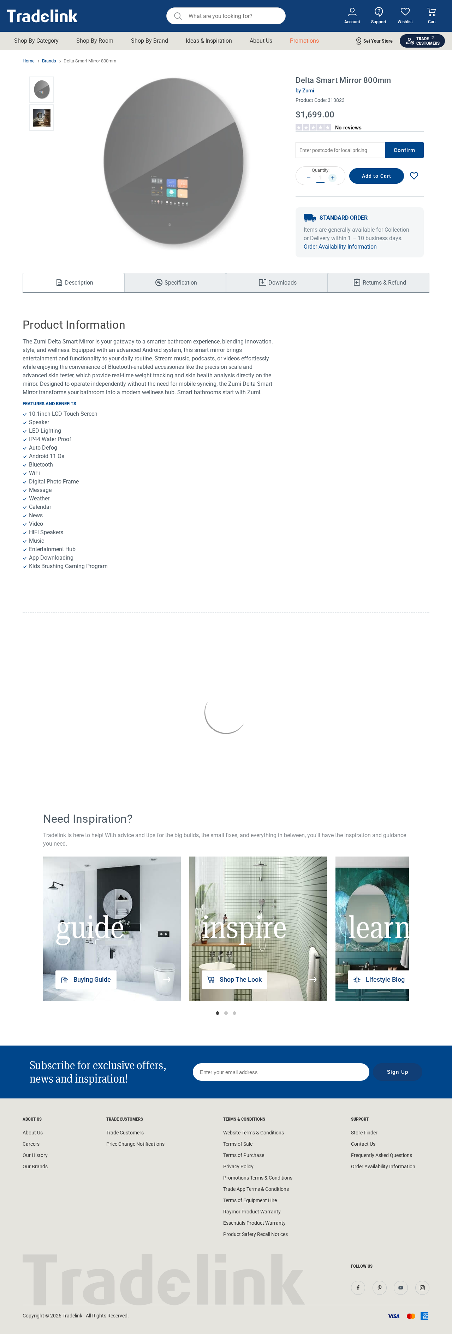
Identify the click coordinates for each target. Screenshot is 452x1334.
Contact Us (363, 1144)
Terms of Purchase (243, 1155)
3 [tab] (234, 1013)
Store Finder (364, 1132)
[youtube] (401, 1288)
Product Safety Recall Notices (255, 1234)
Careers (31, 1144)
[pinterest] (380, 1288)
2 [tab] (226, 1013)
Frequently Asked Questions (381, 1155)
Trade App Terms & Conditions (256, 1189)
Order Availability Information (340, 246)
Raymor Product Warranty (252, 1211)
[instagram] (422, 1288)
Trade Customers (125, 1132)
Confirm (405, 150)
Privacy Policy (238, 1166)
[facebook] (358, 1288)
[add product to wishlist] (414, 176)
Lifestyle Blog (385, 979)
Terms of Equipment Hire (250, 1200)
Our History (35, 1155)
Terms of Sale (237, 1144)
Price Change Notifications (135, 1144)
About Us (33, 1132)
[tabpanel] (113, 929)
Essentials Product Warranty (254, 1223)
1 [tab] (217, 1013)
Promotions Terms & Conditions (257, 1178)
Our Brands (35, 1166)
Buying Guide (92, 979)
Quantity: (320, 170)
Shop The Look (241, 979)
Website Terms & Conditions (253, 1132)
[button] (41, 90)
